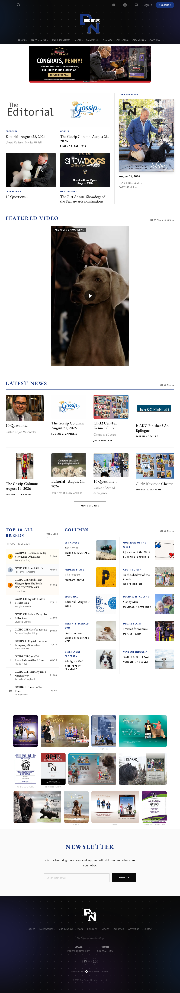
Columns (92, 39)
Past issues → (128, 187)
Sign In (148, 5)
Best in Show (61, 39)
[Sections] (9, 5)
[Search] (18, 5)
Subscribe (165, 5)
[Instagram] (125, 5)
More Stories (90, 505)
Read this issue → (131, 183)
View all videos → (162, 220)
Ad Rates (122, 39)
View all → (167, 385)
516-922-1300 (105, 950)
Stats (78, 39)
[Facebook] (114, 5)
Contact (156, 39)
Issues (22, 39)
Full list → (52, 535)
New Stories (39, 39)
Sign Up (124, 877)
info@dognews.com (78, 950)
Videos (107, 39)
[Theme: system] (136, 5)
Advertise (139, 39)
